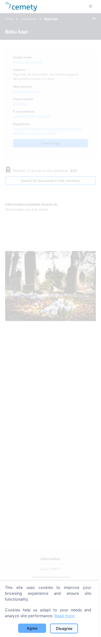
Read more (64, 615)
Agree (32, 628)
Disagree (64, 628)
